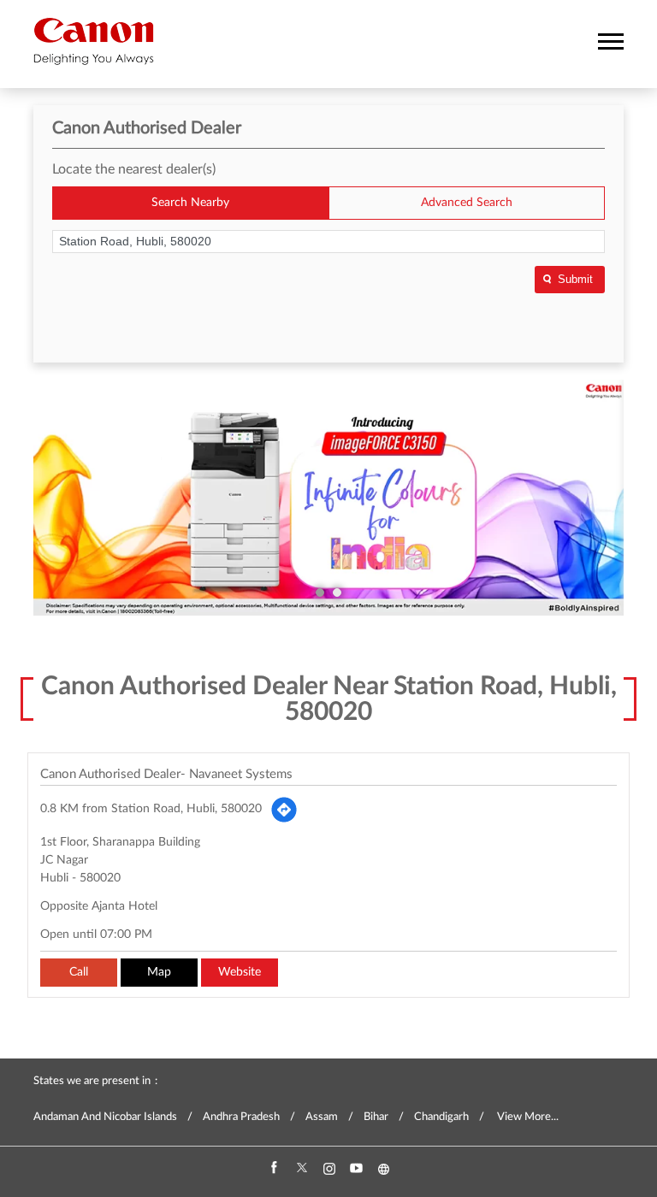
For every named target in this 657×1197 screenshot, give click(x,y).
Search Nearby (190, 203)
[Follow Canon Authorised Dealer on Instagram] (328, 1169)
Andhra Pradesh (241, 1117)
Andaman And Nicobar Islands (105, 1117)
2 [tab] (337, 592)
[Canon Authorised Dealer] (93, 41)
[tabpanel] (328, 498)
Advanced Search (466, 203)
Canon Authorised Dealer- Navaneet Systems (166, 774)
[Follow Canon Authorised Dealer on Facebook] (274, 1169)
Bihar (376, 1117)
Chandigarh (441, 1117)
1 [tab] (320, 592)
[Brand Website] (383, 1169)
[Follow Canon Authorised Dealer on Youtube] (356, 1169)
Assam (321, 1117)
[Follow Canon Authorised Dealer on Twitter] (301, 1169)
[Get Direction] (284, 809)
